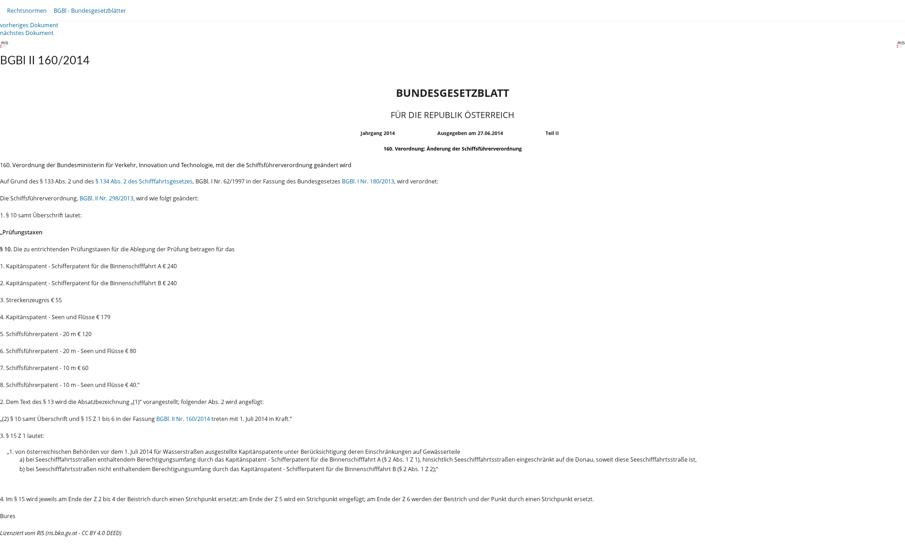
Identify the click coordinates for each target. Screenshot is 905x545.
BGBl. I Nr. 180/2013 (368, 181)
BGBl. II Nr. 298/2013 (106, 198)
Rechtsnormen (27, 10)
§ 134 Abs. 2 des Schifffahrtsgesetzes (144, 181)
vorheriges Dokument (29, 25)
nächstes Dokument (27, 33)
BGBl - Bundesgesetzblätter (90, 10)
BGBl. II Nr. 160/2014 (183, 419)
